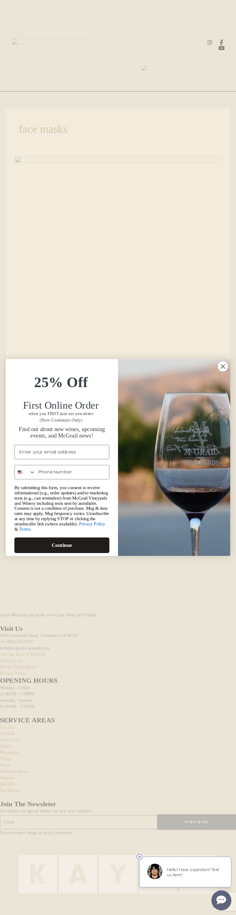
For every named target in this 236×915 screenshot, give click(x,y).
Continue (62, 545)
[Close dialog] (223, 366)
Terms (24, 529)
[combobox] (25, 472)
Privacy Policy (92, 523)
